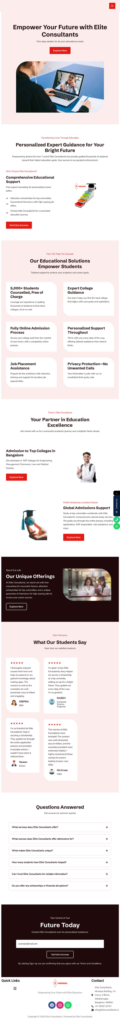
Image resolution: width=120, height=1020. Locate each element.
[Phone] (116, 519)
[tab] (60, 827)
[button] (19, 225)
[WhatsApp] (116, 526)
